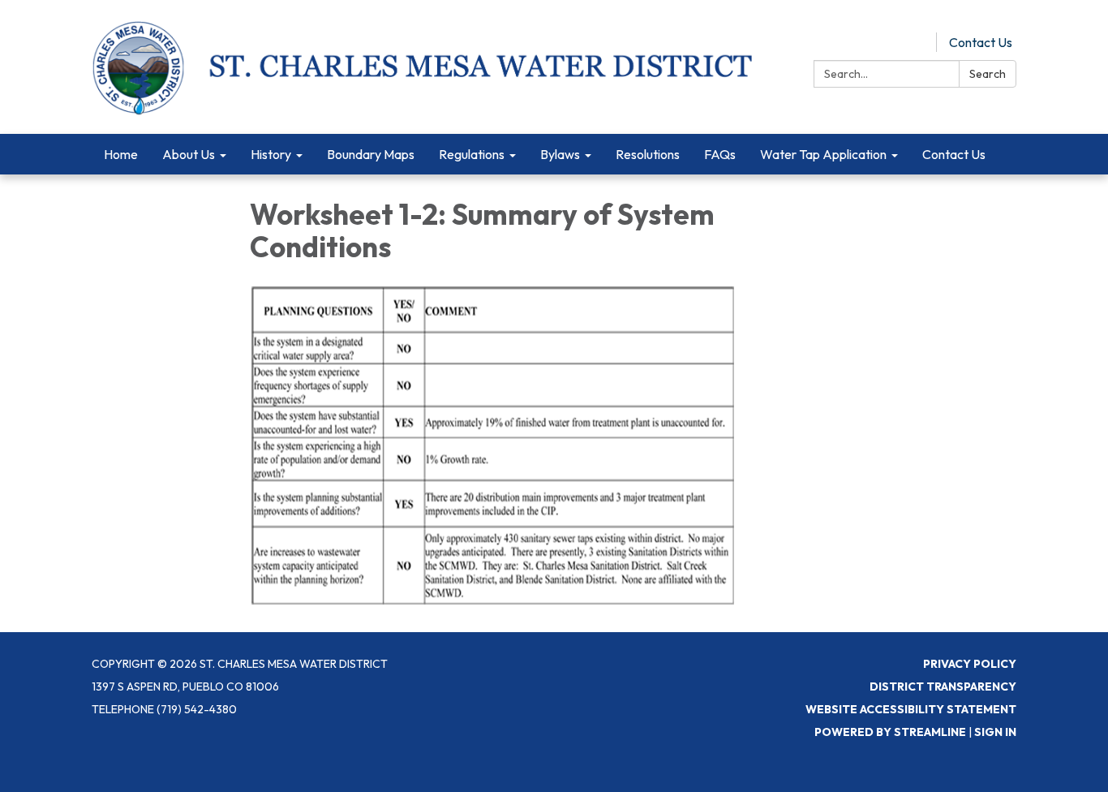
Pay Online (894, 42)
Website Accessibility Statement (910, 709)
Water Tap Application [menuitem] (823, 154)
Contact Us (980, 42)
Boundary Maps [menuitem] (370, 154)
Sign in (995, 732)
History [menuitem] (271, 154)
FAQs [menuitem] (720, 154)
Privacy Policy (969, 663)
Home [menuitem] (121, 154)
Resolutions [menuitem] (648, 154)
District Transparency (943, 686)
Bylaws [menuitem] (560, 154)
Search (987, 74)
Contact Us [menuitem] (954, 154)
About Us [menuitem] (188, 154)
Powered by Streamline (890, 732)
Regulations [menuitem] (472, 154)
